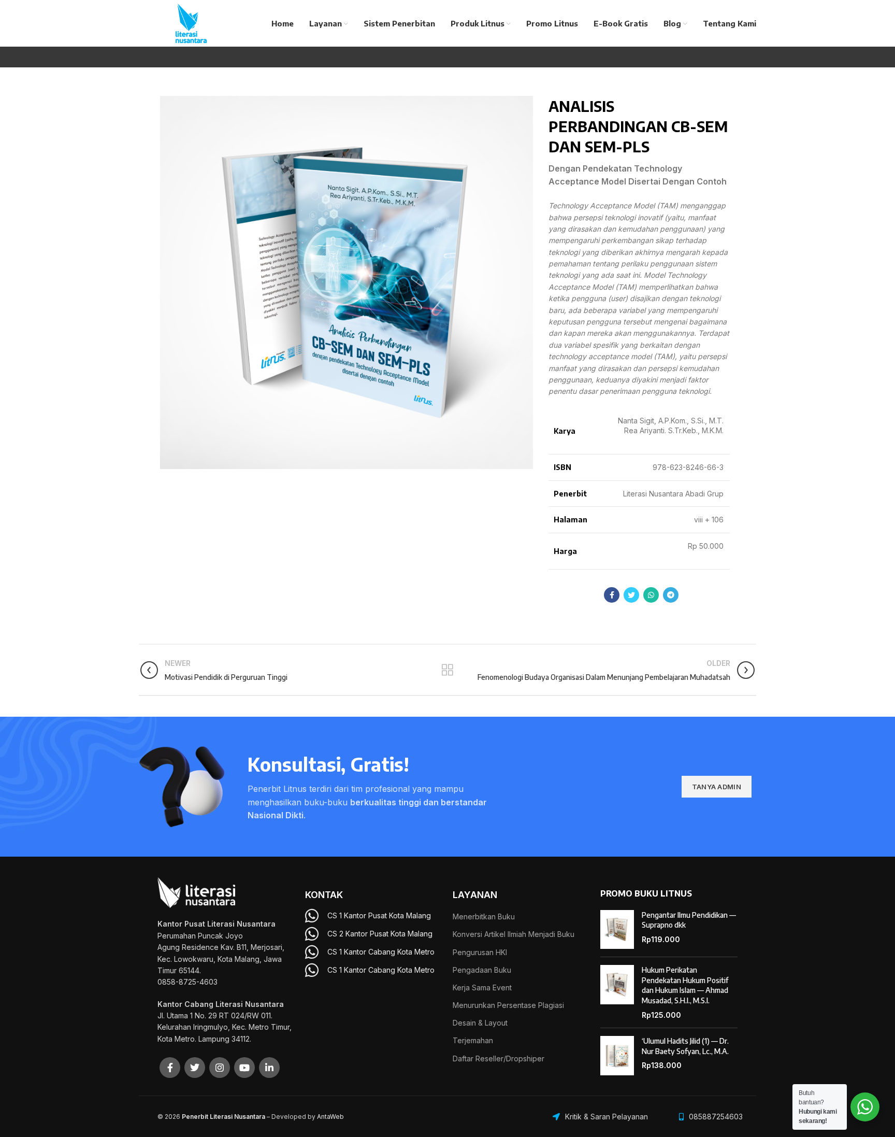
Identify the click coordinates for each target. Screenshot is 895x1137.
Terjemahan (473, 1040)
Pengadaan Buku (482, 969)
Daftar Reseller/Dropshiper (498, 1058)
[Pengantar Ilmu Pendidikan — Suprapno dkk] (617, 929)
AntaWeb (330, 1116)
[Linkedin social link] (269, 1067)
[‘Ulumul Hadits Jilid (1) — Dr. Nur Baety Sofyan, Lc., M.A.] (617, 1055)
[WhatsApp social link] (651, 595)
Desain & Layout (480, 1022)
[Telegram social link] (671, 595)
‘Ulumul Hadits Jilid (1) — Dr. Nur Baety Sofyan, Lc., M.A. (685, 1046)
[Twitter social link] (631, 595)
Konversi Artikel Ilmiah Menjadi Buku (513, 934)
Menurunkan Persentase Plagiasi (508, 1005)
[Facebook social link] (611, 595)
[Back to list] (447, 670)
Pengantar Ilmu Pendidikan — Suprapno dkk (689, 920)
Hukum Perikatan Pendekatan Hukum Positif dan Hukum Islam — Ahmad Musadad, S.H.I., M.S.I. (685, 985)
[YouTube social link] (244, 1067)
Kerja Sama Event (482, 987)
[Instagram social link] (219, 1067)
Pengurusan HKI (480, 952)
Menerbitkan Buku (484, 916)
